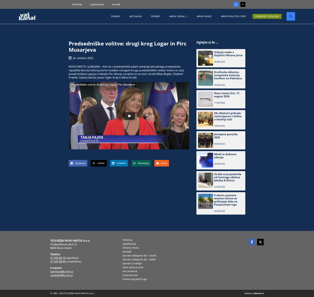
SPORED (155, 16)
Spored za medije (132, 263)
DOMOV (115, 16)
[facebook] (252, 242)
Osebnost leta (130, 275)
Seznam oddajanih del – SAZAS (139, 255)
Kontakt (116, 4)
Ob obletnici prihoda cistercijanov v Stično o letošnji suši (228, 116)
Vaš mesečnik (129, 271)
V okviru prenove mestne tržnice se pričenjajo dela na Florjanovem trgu (225, 200)
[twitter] (242, 4)
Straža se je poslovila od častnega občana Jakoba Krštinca (227, 177)
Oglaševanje (97, 4)
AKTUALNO (135, 16)
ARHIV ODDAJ (177, 16)
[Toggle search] (291, 16)
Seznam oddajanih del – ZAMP (139, 259)
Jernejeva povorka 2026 (226, 136)
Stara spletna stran (132, 267)
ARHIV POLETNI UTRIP (233, 16)
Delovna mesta (130, 248)
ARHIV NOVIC (204, 16)
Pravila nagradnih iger (134, 279)
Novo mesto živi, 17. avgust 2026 (227, 95)
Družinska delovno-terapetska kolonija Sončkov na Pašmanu (228, 75)
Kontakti (126, 252)
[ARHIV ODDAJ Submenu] (187, 16)
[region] (42, 271)
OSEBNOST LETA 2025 (267, 16)
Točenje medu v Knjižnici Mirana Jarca (228, 54)
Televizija (77, 4)
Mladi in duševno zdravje (225, 156)
